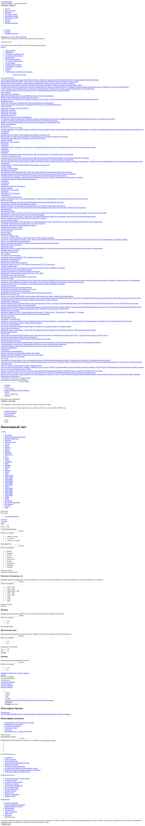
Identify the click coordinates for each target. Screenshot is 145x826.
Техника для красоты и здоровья (49, 372)
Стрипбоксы (5, 151)
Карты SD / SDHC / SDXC (20, 81)
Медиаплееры (5, 262)
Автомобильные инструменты (100, 360)
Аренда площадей (11, 812)
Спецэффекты (5, 195)
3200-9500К (9, 493)
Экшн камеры (5, 213)
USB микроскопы (76, 248)
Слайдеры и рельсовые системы (11, 227)
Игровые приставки (7, 271)
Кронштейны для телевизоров (11, 259)
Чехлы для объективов (8, 124)
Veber (20, 243)
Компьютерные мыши (56, 307)
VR (2, 275)
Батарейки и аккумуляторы (24, 83)
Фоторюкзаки (21, 89)
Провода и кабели (24, 90)
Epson (11, 264)
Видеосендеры (6, 232)
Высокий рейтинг (7, 687)
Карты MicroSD (49, 81)
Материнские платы (73, 303)
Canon (23, 85)
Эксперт (7, 19)
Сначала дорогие (6, 684)
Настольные (19, 241)
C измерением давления (60, 335)
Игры (81, 362)
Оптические (49, 248)
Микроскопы (5, 248)
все (5, 712)
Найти (21, 531)
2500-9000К (9, 481)
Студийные (23, 293)
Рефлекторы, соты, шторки (10, 142)
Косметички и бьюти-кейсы (10, 376)
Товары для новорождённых (59, 367)
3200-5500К (9, 488)
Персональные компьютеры (10, 301)
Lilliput (26, 179)
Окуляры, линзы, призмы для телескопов (34, 239)
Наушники (4, 280)
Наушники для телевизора (9, 261)
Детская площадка (124, 367)
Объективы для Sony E (8, 112)
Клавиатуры (23, 307)
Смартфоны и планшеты (14, 66)
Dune (17, 262)
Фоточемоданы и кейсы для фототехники (63, 89)
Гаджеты (8, 68)
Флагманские (127, 321)
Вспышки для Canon (15, 129)
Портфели (76, 374)
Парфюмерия (52, 371)
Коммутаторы (40, 300)
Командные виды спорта (116, 362)
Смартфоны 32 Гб (104, 321)
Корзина (7, 396)
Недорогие (60, 202)
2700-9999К (9, 485)
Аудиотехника (10, 63)
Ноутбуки (4, 296)
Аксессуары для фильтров (120, 87)
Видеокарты (104, 303)
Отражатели (5, 145)
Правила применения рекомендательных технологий (23, 770)
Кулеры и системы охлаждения (55, 303)
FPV (21, 222)
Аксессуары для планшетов (10, 328)
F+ (34, 326)
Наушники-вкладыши (99, 280)
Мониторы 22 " (40, 312)
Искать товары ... (25, 381)
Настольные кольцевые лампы (85, 147)
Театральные (34, 243)
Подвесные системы (41, 177)
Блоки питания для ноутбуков (107, 298)
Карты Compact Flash (36, 81)
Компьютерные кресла (8, 317)
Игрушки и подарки (137, 367)
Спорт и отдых (6, 362)
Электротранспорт (7, 344)
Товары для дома (36, 365)
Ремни (82, 374)
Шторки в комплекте (12, 438)
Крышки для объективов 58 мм (49, 122)
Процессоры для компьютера (35, 303)
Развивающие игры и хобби (21, 369)
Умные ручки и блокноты (101, 374)
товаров (3, 675)
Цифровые (41, 248)
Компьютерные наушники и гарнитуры (62, 282)
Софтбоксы (4, 149)
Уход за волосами (97, 371)
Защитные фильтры (17, 119)
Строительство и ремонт (21, 365)
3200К (7, 486)
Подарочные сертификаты (13, 785)
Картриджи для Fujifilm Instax (26, 104)
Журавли (33, 199)
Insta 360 (23, 213)
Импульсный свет (7, 136)
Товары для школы (89, 367)
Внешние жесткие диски (9, 309)
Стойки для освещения (21, 199)
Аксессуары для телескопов (10, 239)
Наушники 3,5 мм (7, 282)
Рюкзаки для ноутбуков (27, 298)
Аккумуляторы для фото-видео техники (46, 83)
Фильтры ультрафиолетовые (37, 87)
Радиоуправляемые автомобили (30, 342)
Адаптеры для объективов (9, 120)
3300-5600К (9, 495)
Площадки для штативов (53, 174)
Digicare (7, 451)
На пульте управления (52, 222)
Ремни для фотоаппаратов (85, 89)
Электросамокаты (29, 344)
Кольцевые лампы (7, 147)
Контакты (8, 815)
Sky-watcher (24, 238)
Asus (16, 296)
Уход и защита (5, 92)
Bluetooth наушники (55, 280)
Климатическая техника (68, 372)
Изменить (12, 5)
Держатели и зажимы (39, 218)
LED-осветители (39, 138)
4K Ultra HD (42, 213)
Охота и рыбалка (130, 362)
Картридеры (58, 81)
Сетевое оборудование (8, 300)
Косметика (44, 371)
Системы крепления (7, 177)
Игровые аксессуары (8, 273)
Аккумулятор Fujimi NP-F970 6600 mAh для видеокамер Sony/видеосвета (29, 700)
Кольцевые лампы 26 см (50, 147)
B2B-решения (9, 808)
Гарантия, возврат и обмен (14, 782)
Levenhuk (10, 243)
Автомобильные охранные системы (56, 360)
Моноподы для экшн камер (14, 724)
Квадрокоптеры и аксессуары (11, 340)
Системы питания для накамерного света (27, 206)
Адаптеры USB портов (89, 298)
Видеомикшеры (24, 225)
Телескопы (4, 238)
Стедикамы (4, 223)
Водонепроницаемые (61, 213)
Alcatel (26, 326)
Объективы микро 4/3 (8, 115)
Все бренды (35, 80)
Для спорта (111, 280)
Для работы (57, 296)
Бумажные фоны (37, 175)
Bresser (12, 248)
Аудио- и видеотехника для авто (33, 360)
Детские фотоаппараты (45, 96)
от (8, 525)
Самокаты (60, 362)
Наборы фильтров (82, 87)
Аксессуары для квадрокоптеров (71, 222)
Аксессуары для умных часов (97, 335)
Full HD (28, 202)
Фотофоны (4, 175)
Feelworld (20, 179)
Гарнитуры (26, 273)
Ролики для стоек (74, 199)
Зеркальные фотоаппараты (10, 80)
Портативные (35, 264)
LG (21, 264)
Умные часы (5, 335)
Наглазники (13, 90)
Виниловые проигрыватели (10, 277)
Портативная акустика (8, 270)
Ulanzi (7, 472)
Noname (7, 467)
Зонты (36, 374)
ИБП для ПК (137, 307)
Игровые (64, 296)
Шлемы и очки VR (9, 275)
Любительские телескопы (45, 238)
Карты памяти (5, 81)
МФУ (29, 314)
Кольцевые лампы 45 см (66, 147)
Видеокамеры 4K (50, 202)
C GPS (71, 335)
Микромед (25, 248)
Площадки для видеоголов (77, 207)
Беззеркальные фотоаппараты (11, 85)
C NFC (75, 335)
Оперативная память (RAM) (90, 303)
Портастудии (17, 291)
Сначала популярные (8, 682)
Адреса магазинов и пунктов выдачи (17, 778)
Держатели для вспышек (40, 99)
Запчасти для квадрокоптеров (92, 222)
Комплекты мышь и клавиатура (38, 307)
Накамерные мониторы (9, 179)
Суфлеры (33, 225)
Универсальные (26, 117)
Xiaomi (17, 257)
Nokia (31, 326)
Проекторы (4, 264)
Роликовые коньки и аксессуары (46, 362)
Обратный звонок (40, 45)
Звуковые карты (128, 303)
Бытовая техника (6, 372)
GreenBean (8, 462)
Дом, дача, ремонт (7, 365)
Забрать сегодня (10, 442)
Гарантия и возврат (11, 16)
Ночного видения (45, 243)
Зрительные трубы (7, 246)
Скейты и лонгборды (71, 362)
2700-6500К (9, 483)
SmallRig (8, 470)
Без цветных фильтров (12, 502)
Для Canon (11, 99)
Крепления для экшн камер (78, 213)
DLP (42, 264)
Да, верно (4, 5)
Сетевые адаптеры (51, 300)
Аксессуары (5, 90)
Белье (16, 374)
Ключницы (88, 374)
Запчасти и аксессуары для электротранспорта (51, 344)
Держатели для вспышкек (80, 129)
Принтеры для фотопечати (19, 103)
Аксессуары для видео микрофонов (32, 214)
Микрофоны (5, 293)
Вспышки (4, 99)
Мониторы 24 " (61, 312)
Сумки (62, 374)
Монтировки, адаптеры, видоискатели (78, 239)
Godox (23, 158)
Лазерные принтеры (20, 314)
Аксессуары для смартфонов (10, 325)
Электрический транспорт (20, 362)
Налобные (26, 241)
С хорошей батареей (64, 326)
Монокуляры (5, 245)
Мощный (8, 440)
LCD (45, 264)
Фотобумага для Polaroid (44, 104)
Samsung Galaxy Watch (30, 335)
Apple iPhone (13, 321)
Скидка (7, 444)
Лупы (3, 241)
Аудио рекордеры (7, 230)
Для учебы (48, 296)
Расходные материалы (8, 104)
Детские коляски (17, 367)
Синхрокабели (68, 154)
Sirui (6, 469)
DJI (28, 213)
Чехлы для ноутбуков (57, 298)
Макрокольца (23, 120)
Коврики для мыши (71, 307)
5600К (7, 499)
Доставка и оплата (11, 14)
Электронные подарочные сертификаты (19, 72)
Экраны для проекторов (9, 266)
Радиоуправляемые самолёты (91, 342)
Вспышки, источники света (15, 54)
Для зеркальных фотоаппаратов (37, 89)
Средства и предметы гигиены (30, 371)
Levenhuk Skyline (14, 238)
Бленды (3, 117)
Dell (20, 296)
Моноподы (40, 174)
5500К (7, 497)
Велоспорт (8, 364)
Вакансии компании (11, 764)
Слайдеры (8, 729)
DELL (19, 312)
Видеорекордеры (6, 234)
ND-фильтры (71, 87)
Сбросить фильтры (23, 673)
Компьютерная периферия (9, 307)
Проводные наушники (20, 282)
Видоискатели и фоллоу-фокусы (12, 229)
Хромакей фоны (48, 175)
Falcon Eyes (8, 454)
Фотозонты (4, 144)
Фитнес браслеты (7, 337)
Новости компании (11, 761)
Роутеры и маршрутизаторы (25, 300)
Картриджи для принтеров (41, 314)
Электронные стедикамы (17, 223)
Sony (27, 85)
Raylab (15, 158)
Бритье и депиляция (64, 371)
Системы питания (11, 728)
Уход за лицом (86, 371)
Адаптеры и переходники (9, 168)
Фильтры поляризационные (57, 87)
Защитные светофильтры (19, 87)
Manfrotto (8, 465)
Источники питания (7, 83)
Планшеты (4, 323)
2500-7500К (9, 478)
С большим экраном (91, 321)
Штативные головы (29, 174)
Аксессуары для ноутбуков (10, 298)
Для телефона (33, 282)
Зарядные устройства (68, 83)
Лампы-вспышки (36, 136)
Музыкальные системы (41, 268)
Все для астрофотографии (118, 239)
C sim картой (83, 335)
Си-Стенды (84, 199)
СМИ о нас (8, 813)
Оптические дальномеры (9, 252)
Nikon (29, 80)
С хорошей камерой (37, 222)
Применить (5, 673)
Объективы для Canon (8, 108)
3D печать (4, 316)
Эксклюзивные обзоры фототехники (17, 763)
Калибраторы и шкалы (8, 170)
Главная (7, 385)
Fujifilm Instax (26, 97)
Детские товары (6, 367)
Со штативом (17, 147)
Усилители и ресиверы (8, 285)
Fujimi (21, 135)
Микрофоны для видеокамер (10, 214)
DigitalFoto (8, 453)
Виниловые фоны (60, 175)
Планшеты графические (26, 309)
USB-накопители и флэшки (10, 94)
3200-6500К (9, 492)
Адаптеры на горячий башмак (59, 99)
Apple (10, 280)
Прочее (8, 70)
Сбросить (4, 521)
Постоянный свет (7, 138)
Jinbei (6, 463)
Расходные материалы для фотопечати (41, 103)
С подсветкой (9, 241)
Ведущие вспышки (42, 129)
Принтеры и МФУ (7, 314)
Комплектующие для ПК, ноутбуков (13, 303)
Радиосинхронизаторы (26, 154)
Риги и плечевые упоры (9, 218)
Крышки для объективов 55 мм (28, 122)
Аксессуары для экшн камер (97, 213)
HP (23, 296)
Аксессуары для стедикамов (35, 223)
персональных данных (48, 740)
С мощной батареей (77, 321)
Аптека (16, 371)
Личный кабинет (10, 791)
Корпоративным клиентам (14, 806)
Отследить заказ (10, 10)
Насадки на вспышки (77, 99)
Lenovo (26, 296)
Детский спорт (101, 367)
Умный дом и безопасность (86, 372)
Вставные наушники (85, 280)
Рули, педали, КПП (36, 273)
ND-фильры (29, 119)
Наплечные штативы (24, 218)
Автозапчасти (84, 360)
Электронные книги (31, 346)
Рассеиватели (27, 99)
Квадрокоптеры (6, 222)
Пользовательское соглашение (15, 766)
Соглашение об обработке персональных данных (21, 768)
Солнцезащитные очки (26, 374)
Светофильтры (6, 87)
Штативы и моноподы (8, 174)
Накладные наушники (70, 280)
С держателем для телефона (32, 147)
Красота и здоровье (7, 371)
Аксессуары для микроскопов (93, 248)
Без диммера (9, 504)
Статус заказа (9, 388)
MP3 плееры (5, 349)
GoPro (13, 213)
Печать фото (5, 103)
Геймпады (18, 273)
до (8, 527)
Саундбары (61, 268)
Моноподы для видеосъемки (58, 207)
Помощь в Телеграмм (12, 794)
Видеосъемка (10, 57)
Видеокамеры (5, 202)
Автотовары (5, 360)
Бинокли (4, 243)
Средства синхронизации (9, 154)
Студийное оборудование (14, 56)
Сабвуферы (53, 268)
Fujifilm (26, 96)
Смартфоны (5, 321)
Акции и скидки (10, 759)
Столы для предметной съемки (11, 197)
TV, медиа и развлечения (14, 61)
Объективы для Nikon (8, 110)
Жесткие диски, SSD (116, 303)
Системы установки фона (56, 177)
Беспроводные (43, 280)
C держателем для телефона (32, 216)
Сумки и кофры (6, 167)
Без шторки (8, 501)
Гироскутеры (18, 344)
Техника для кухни (19, 372)
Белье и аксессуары (7, 374)
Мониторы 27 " (72, 312)
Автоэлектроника (15, 360)
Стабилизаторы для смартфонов (11, 351)
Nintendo (29, 271)
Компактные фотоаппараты (10, 96)
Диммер (7, 506)
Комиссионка (9, 792)
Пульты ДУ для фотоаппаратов (40, 90)
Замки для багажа (134, 374)
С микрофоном (135, 280)
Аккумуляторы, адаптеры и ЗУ (39, 135)
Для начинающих (79, 80)
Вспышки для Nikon (29, 129)
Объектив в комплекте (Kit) (49, 80)
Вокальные (39, 293)
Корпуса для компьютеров (27, 305)
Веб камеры (82, 307)
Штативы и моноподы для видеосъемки (14, 207)
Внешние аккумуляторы (9, 332)
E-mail (21, 738)
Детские (56, 248)
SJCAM (18, 213)
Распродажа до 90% (19, 75)
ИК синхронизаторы (41, 154)
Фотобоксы (4, 133)
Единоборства (88, 362)
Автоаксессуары (74, 360)
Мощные (70, 296)
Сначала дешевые (7, 685)
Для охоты (55, 243)
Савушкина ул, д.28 (7, 37)
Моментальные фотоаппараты (11, 97)
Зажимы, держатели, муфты (24, 177)
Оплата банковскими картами (15, 804)
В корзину (8, 702)
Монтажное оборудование (9, 225)
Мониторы (4, 312)
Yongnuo (16, 135)
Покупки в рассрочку (12, 784)
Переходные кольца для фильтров (99, 87)
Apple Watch (13, 335)
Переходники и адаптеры (74, 177)
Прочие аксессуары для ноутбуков (129, 298)
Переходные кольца (34, 120)
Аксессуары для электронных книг (50, 346)
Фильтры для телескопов (56, 239)
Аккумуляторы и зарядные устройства (55, 136)
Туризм (31, 362)
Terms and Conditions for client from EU (17, 772)
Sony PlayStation (20, 271)
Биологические (65, 248)
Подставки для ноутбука (73, 298)
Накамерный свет (7, 101)
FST (19, 158)
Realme (31, 321)
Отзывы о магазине (11, 803)
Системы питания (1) (12, 516)
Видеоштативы (43, 207)
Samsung (12, 257)
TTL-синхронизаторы (55, 154)
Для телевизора (43, 282)
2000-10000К (9, 476)
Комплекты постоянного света (23, 138)
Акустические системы (25, 268)
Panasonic (13, 202)
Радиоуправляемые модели (10, 342)
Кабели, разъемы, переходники (58, 309)
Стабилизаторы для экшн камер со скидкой (19, 722)
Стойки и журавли (7, 199)
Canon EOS (23, 80)
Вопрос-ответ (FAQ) (11, 789)
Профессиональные (92, 80)
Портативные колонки (24, 270)
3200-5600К (9, 490)
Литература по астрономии (100, 239)
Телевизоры (5, 257)
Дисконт (7, 21)
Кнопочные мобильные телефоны (12, 326)
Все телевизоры (29, 257)
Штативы (19, 174)
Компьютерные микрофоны (122, 307)
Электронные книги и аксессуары (12, 346)
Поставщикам (9, 810)
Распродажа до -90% (11, 18)
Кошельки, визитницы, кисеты (49, 374)
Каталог (3, 47)
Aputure (26, 135)
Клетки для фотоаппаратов (60, 90)
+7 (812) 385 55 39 (20, 37)
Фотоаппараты (10, 50)
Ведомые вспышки (55, 129)
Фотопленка (57, 104)
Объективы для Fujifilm (8, 113)
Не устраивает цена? (12, 787)
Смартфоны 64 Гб (117, 321)
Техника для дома (32, 372)
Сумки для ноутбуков (42, 298)
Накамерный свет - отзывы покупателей (18, 731)
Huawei (16, 323)
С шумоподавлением (122, 280)
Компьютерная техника (13, 64)
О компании (9, 757)
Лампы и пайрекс (7, 140)
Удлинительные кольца (49, 120)
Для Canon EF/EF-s (22, 108)
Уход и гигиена (44, 367)
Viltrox (7, 474)
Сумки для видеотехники (9, 220)
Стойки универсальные (44, 199)
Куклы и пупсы (6, 369)
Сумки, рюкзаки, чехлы (9, 89)
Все (12, 78)
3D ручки (11, 316)
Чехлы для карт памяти (71, 81)
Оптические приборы (13, 59)
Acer (14, 264)
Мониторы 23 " (51, 312)
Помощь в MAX (10, 796)
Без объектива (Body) (66, 80)
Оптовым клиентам (11, 23)
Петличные (32, 293)
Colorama (16, 175)
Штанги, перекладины (60, 199)
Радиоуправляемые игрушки (71, 342)
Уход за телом (76, 371)
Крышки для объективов (9, 122)
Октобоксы (4, 152)
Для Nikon (18, 99)
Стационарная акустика (9, 268)
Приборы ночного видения (10, 250)
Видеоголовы (32, 207)
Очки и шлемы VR (40, 309)
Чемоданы (68, 374)
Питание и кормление (31, 367)
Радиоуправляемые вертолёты (51, 342)
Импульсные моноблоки (21, 136)
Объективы (9, 52)
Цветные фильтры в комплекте (15, 437)
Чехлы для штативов (69, 174)
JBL (19, 280)
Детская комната (111, 367)
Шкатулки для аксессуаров (119, 374)
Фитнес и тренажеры (100, 362)
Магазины (8, 12)
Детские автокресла (75, 367)
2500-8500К (9, 479)
